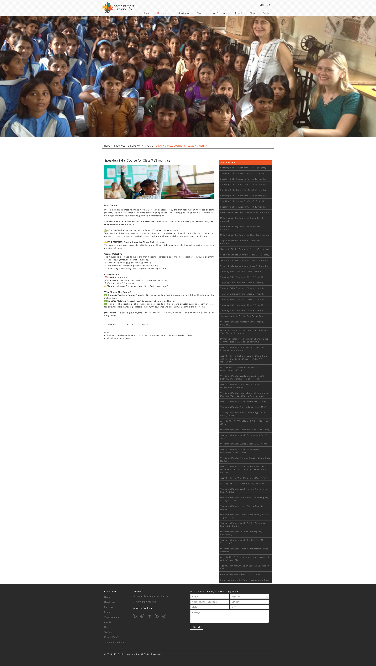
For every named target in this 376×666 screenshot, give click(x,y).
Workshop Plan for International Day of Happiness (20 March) (240, 385)
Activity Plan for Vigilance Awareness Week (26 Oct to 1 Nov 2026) (244, 558)
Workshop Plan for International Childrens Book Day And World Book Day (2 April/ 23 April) (244, 394)
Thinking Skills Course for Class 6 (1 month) (242, 299)
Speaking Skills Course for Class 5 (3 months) (243, 190)
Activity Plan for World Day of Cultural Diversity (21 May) (244, 422)
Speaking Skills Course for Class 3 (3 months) (243, 179)
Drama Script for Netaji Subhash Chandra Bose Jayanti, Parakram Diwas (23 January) (244, 340)
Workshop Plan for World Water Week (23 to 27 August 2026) (244, 516)
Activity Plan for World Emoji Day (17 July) (242, 483)
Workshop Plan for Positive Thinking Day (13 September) (243, 533)
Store (200, 13)
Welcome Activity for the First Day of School (243, 316)
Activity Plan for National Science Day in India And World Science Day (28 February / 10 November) (243, 359)
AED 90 (145, 325)
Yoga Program (218, 13)
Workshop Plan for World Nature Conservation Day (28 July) (244, 490)
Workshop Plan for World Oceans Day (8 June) (244, 444)
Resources (163, 13)
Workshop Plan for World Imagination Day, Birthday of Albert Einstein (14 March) (242, 377)
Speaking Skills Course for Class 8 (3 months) (243, 207)
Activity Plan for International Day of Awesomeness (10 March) (239, 368)
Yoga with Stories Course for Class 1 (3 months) (244, 249)
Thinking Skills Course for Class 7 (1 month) (242, 305)
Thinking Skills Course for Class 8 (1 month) (242, 310)
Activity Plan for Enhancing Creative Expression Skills (244, 567)
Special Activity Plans (140, 146)
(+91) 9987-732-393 (145, 602)
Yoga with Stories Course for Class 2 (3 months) (244, 255)
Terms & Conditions (114, 642)
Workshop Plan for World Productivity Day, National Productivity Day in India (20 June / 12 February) (244, 469)
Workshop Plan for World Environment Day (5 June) (243, 436)
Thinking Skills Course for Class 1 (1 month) (242, 271)
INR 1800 (112, 325)
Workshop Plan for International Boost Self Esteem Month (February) (242, 348)
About (238, 13)
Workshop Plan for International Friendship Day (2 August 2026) (244, 499)
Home (146, 13)
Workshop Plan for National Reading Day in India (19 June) (245, 459)
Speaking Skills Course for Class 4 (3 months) (243, 184)
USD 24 (129, 325)
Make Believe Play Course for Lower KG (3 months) (241, 219)
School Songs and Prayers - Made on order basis (244, 580)
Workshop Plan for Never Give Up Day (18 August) (241, 507)
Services (183, 13)
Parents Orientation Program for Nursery (241, 574)
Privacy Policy (111, 637)
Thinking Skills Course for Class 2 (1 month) (242, 277)
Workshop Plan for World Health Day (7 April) (243, 401)
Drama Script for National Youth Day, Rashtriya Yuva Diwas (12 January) (244, 331)
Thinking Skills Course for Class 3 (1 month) (242, 282)
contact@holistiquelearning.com (152, 596)
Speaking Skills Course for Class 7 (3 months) (243, 201)
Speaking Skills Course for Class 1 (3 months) (243, 168)
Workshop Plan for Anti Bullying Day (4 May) (243, 407)
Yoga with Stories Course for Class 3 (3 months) (244, 260)
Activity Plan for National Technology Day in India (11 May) (242, 414)
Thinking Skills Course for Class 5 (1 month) (242, 294)
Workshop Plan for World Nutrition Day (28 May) (245, 429)
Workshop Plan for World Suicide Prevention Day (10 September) (243, 524)
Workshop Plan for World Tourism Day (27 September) (241, 541)
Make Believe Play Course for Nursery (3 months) (245, 212)
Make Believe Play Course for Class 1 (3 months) (244, 235)
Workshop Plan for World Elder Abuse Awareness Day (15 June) (239, 450)
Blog (252, 13)
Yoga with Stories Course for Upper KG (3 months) (241, 242)
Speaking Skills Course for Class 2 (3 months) (243, 173)
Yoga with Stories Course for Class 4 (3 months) (244, 266)
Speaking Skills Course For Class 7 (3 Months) (182, 146)
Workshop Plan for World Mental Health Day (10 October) (244, 550)
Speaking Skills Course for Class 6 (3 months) (243, 195)
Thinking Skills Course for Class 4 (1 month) (242, 288)
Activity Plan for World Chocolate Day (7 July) (244, 478)
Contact (267, 13)
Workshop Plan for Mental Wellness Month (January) (242, 323)
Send (196, 627)
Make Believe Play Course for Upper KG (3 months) (241, 228)
